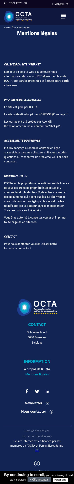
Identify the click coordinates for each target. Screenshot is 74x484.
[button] (15, 3)
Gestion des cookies (37, 431)
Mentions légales (37, 374)
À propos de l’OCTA (37, 369)
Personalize (60, 479)
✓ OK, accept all (39, 479)
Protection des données (37, 436)
